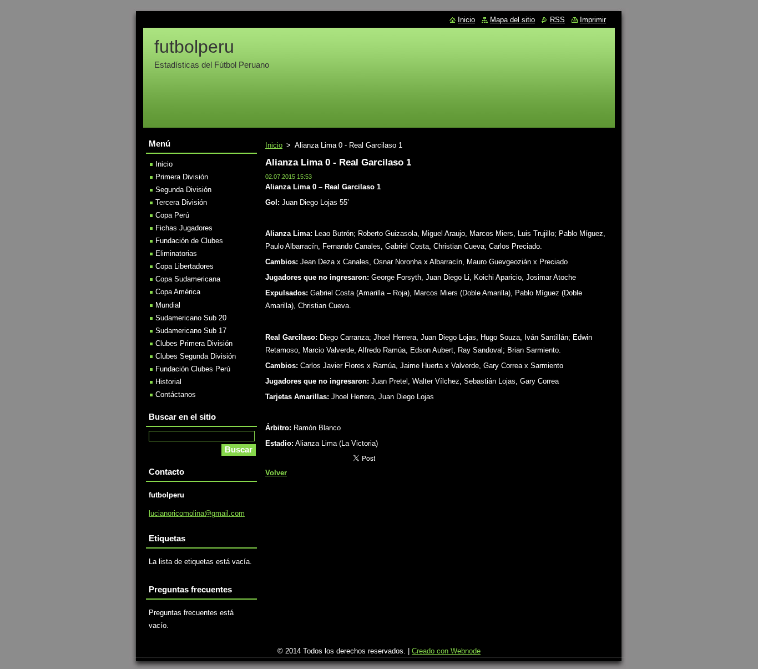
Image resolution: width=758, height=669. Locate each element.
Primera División (181, 177)
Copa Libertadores (184, 266)
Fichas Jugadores (184, 228)
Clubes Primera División (194, 343)
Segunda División (183, 189)
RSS (557, 20)
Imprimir (593, 20)
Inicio (273, 145)
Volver (276, 473)
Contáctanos (175, 394)
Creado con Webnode (446, 651)
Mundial (167, 305)
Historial (168, 382)
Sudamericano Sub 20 (190, 318)
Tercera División (181, 202)
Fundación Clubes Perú (192, 369)
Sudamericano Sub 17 (190, 330)
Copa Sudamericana (187, 279)
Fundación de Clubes (189, 241)
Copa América (177, 292)
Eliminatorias (176, 253)
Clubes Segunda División (195, 356)
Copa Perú (172, 215)
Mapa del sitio (512, 20)
